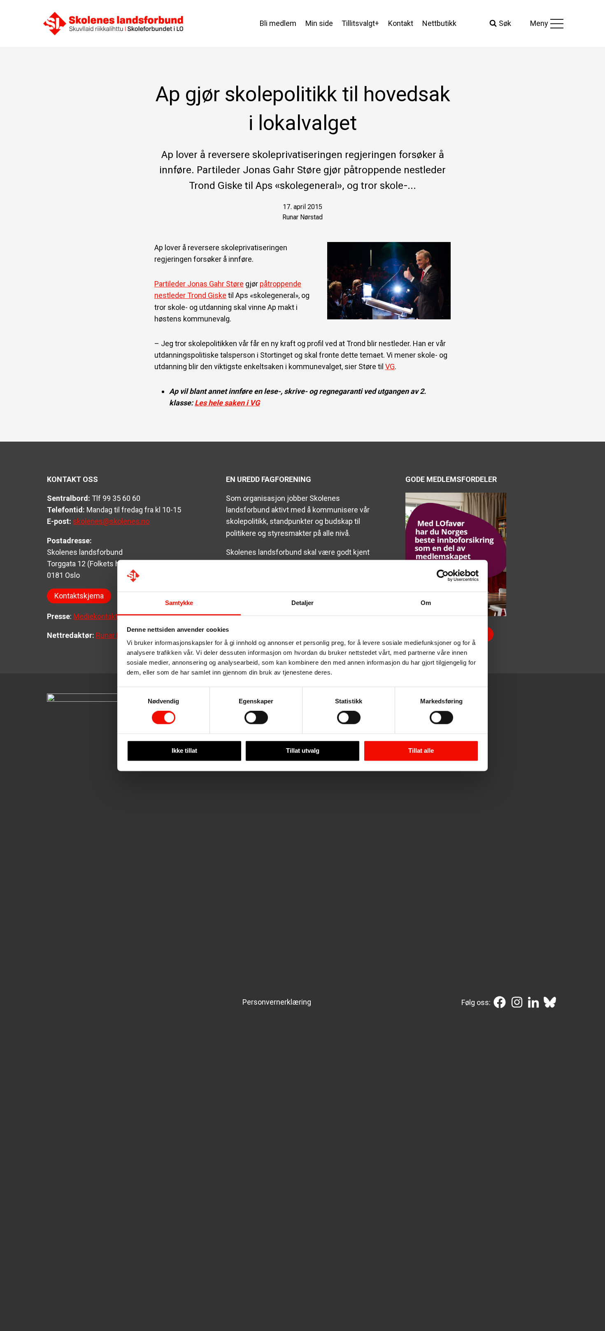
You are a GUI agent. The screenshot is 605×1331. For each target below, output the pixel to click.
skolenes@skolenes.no (111, 521)
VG (390, 366)
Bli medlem (278, 23)
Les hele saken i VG (227, 402)
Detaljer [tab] (302, 602)
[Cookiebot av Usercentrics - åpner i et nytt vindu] (443, 576)
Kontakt (400, 23)
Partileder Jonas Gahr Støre (199, 283)
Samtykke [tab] (179, 602)
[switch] (256, 717)
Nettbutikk (439, 23)
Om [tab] (426, 602)
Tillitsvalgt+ (360, 23)
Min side (319, 23)
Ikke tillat (184, 750)
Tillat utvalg (302, 750)
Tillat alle (421, 750)
